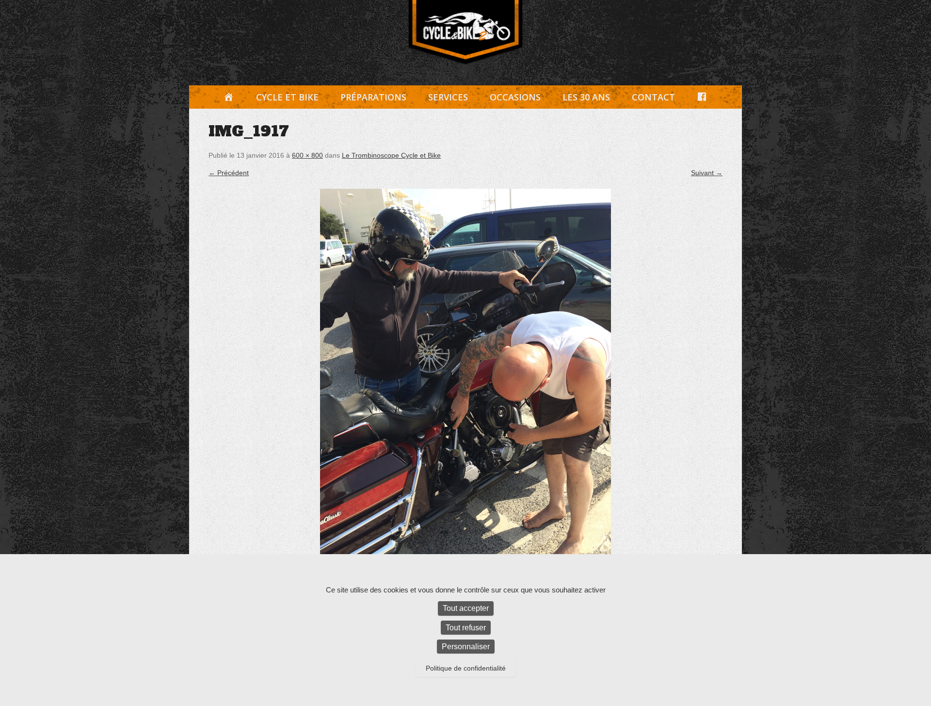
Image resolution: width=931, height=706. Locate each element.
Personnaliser (466, 646)
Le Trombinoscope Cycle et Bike (391, 155)
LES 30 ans (586, 97)
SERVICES (448, 97)
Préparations (373, 97)
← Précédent (229, 173)
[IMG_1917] (465, 383)
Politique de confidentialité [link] (466, 668)
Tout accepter (466, 608)
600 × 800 (307, 155)
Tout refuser (466, 628)
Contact (653, 97)
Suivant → (706, 173)
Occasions (515, 97)
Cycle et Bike (287, 97)
